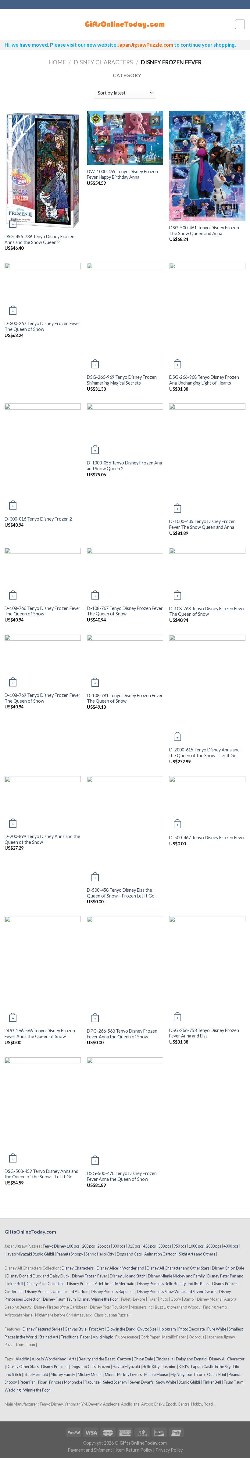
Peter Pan (28, 1382)
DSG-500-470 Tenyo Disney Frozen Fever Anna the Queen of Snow (122, 1176)
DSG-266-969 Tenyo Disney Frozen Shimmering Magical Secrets (122, 379)
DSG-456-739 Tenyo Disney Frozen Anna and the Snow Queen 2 (39, 239)
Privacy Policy (169, 1450)
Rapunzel (93, 1382)
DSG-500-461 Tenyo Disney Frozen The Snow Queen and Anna (204, 230)
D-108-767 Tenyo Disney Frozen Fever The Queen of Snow (125, 611)
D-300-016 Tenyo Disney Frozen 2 (38, 518)
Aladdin (22, 1358)
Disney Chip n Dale (228, 1268)
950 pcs (179, 1246)
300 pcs (118, 1246)
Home (57, 62)
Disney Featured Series (42, 1329)
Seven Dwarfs (142, 1382)
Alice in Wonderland (49, 1358)
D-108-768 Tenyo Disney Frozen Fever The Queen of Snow (207, 611)
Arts (72, 1358)
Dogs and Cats (129, 1254)
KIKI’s (184, 1366)
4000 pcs (230, 1246)
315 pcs (134, 1246)
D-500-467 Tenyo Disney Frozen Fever (207, 837)
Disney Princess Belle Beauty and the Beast (173, 1283)
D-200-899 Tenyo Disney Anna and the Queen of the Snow (42, 839)
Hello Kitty (151, 1366)
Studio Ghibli (189, 1382)
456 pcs (149, 1246)
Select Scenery (115, 1382)
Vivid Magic (103, 1336)
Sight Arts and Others (197, 1254)
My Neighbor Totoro (187, 1374)
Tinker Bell (211, 1382)
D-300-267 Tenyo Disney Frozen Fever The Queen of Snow (42, 326)
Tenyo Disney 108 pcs (61, 1246)
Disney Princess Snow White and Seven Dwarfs (176, 1291)
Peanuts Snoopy (69, 1254)
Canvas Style (76, 1329)
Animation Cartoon (160, 1254)
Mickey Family (63, 1374)
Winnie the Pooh (37, 1390)
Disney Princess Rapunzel (112, 1291)
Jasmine (169, 1366)
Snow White (166, 1382)
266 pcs (103, 1246)
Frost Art (96, 1329)
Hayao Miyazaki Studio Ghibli (29, 1254)
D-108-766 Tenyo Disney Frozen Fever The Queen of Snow (42, 611)
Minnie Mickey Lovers (123, 1374)
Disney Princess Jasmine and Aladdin (56, 1291)
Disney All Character (227, 1358)
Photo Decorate (191, 1329)
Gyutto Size (146, 1329)
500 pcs (164, 1246)
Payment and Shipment (90, 1450)
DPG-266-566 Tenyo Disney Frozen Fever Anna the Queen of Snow (40, 1033)
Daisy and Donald (191, 1358)
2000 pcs (213, 1246)
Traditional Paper (75, 1336)
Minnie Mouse (156, 1374)
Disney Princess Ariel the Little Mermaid (100, 1283)
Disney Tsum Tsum (59, 1299)
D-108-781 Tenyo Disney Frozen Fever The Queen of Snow (125, 698)
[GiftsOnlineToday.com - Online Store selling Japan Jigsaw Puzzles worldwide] (125, 24)
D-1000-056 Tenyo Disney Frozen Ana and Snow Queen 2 (124, 465)
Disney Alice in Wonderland (120, 1268)
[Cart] (240, 24)
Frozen (104, 1366)
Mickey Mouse (90, 1374)
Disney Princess (54, 1366)
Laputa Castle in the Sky (211, 1366)
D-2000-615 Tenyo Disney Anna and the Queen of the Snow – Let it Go (204, 752)
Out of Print (216, 1374)
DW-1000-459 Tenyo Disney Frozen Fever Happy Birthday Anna (122, 174)
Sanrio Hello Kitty (100, 1254)
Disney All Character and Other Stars (178, 1268)
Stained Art (48, 1336)
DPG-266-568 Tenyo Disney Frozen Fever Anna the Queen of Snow (122, 1033)
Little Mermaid (35, 1374)
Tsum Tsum (233, 1382)
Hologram (167, 1329)
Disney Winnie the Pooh (98, 1299)
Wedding (13, 1390)
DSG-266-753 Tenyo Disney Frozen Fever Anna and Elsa (204, 1033)
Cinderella (164, 1358)
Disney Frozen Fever (89, 1276)
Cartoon (124, 1358)
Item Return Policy (134, 1450)
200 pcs (88, 1246)
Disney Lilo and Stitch (127, 1276)
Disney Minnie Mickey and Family (176, 1276)
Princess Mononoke (65, 1382)
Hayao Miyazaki (126, 1366)
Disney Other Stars (22, 1366)
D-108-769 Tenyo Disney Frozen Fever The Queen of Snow (42, 698)
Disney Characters (103, 62)
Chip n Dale (143, 1358)
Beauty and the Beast (97, 1358)
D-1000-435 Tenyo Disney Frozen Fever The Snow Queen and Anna (202, 524)
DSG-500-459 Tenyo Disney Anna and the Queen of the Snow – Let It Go (41, 1174)
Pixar (42, 1382)
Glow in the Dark (120, 1329)
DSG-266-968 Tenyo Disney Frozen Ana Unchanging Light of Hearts (204, 379)
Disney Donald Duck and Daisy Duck (38, 1276)
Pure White (216, 1329)
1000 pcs (196, 1246)
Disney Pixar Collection (45, 1283)
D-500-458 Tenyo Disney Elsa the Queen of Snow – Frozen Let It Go (121, 892)
